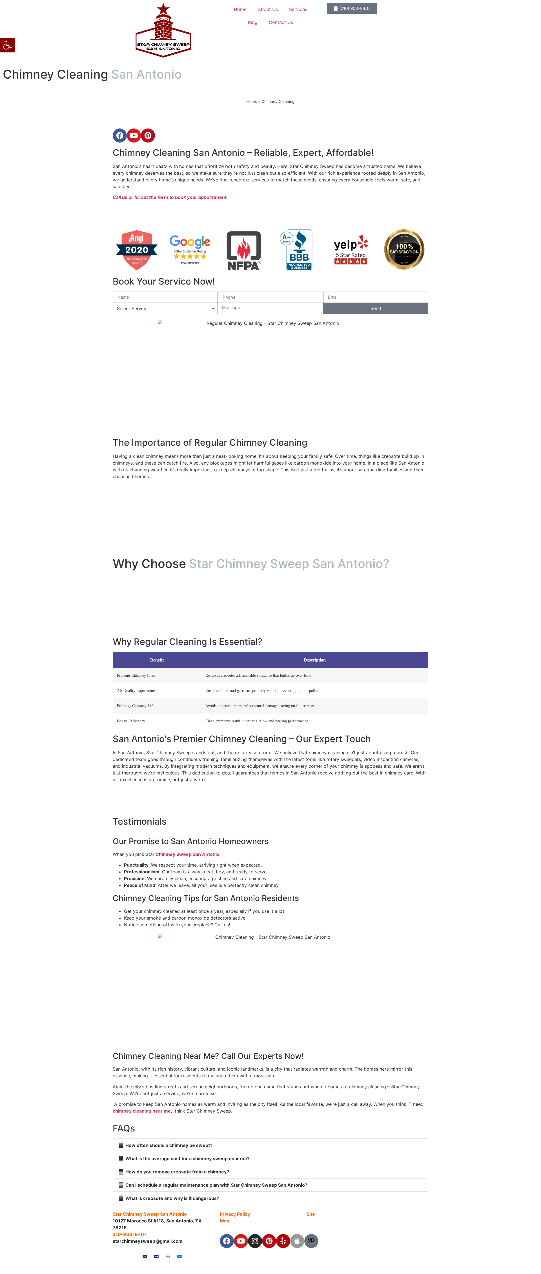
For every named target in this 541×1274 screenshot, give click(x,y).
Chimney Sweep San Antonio (186, 854)
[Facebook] (227, 1241)
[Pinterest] (269, 1241)
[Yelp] (283, 1241)
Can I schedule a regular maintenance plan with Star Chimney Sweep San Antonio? (216, 1185)
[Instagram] (255, 1241)
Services (298, 9)
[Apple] (297, 1241)
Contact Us (281, 22)
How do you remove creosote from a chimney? (177, 1172)
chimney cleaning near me (142, 1111)
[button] (270, 1145)
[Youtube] (241, 1241)
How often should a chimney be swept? (168, 1145)
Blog (253, 22)
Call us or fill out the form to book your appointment (170, 197)
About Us (268, 9)
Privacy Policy (235, 1214)
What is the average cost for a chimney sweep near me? (187, 1158)
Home (240, 9)
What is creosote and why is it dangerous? (172, 1198)
